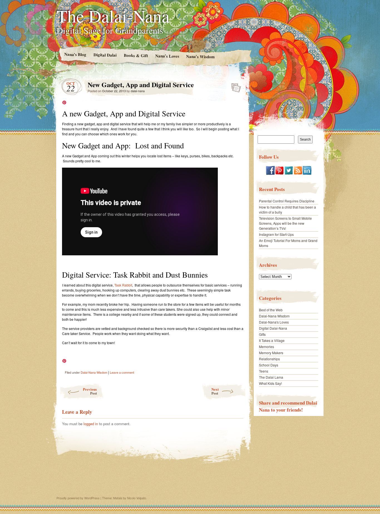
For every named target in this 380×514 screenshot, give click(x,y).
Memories (266, 346)
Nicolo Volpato (136, 498)
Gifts (262, 334)
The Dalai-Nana (112, 15)
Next (215, 391)
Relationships (269, 358)
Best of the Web (271, 309)
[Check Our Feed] (297, 173)
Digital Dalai (104, 55)
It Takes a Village (272, 340)
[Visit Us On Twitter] (288, 173)
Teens (263, 371)
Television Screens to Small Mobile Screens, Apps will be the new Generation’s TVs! (285, 223)
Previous (90, 391)
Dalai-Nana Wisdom (94, 372)
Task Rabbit (123, 285)
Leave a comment (122, 372)
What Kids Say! (270, 383)
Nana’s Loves (167, 56)
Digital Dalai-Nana (273, 328)
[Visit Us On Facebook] (270, 173)
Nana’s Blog (75, 54)
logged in (90, 423)
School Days (268, 365)
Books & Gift (136, 55)
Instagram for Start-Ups (276, 234)
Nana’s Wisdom (200, 56)
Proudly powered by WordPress (78, 498)
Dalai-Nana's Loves (274, 322)
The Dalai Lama (271, 377)
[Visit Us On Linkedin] (307, 173)
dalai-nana (138, 91)
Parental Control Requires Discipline (286, 201)
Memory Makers (271, 352)
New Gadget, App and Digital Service (234, 86)
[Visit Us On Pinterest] (279, 173)
